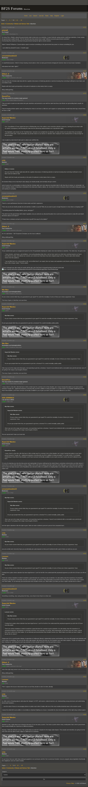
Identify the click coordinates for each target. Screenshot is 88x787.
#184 (84, 241)
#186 (84, 304)
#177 (84, 53)
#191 (84, 486)
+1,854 (4, 77)
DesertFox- (6, 96)
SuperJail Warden (9, 118)
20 (21, 20)
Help (51, 15)
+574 (3, 164)
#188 (84, 377)
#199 (84, 714)
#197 (84, 676)
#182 (84, 193)
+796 (3, 100)
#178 (84, 71)
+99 (3, 560)
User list (41, 15)
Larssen (5, 556)
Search (35, 15)
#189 (84, 395)
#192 (84, 530)
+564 (3, 293)
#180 (84, 115)
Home (26, 15)
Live (30, 15)
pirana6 (5, 30)
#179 (84, 93)
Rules (46, 15)
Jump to (4, 771)
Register (56, 15)
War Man (5, 290)
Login (62, 15)
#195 (84, 600)
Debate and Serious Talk (21, 23)
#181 (84, 157)
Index (3, 23)
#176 (84, 27)
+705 (3, 34)
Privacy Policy (70, 783)
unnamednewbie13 (9, 56)
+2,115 (4, 59)
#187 (84, 340)
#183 (84, 223)
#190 (84, 439)
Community (9, 23)
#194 (84, 586)
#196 (84, 659)
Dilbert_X (5, 74)
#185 (84, 287)
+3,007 (4, 401)
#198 (84, 691)
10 (17, 20)
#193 (84, 553)
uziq (3, 160)
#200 (84, 749)
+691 (3, 121)
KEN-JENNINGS (8, 398)
